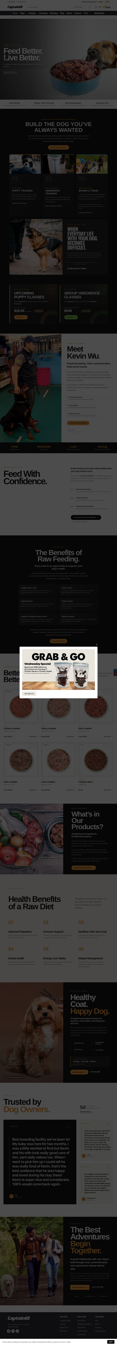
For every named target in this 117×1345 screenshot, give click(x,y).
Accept (111, 1342)
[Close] (96, 644)
